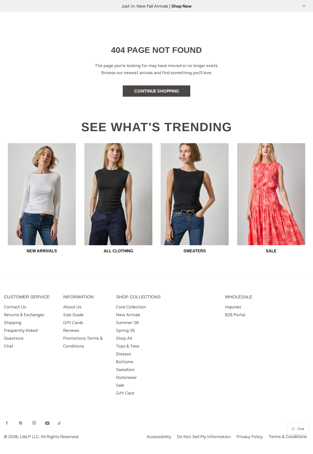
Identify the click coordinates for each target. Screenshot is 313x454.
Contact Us (15, 306)
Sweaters (125, 369)
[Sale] (271, 194)
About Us (72, 306)
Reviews (71, 330)
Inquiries (233, 306)
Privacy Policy (249, 436)
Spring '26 (125, 330)
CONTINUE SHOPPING (156, 90)
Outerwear (126, 377)
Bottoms (124, 361)
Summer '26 (127, 322)
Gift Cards (73, 322)
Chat (8, 346)
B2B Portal (235, 314)
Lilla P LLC (29, 436)
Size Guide (73, 314)
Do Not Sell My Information (204, 436)
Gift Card (125, 393)
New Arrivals (128, 314)
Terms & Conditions (288, 436)
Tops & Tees (127, 346)
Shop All (124, 338)
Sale (120, 385)
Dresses (123, 353)
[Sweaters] (195, 194)
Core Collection (131, 306)
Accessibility (159, 436)
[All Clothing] (118, 194)
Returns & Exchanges (24, 314)
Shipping (12, 322)
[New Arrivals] (42, 194)
